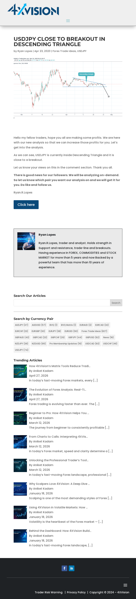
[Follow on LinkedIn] (71, 568)
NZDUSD (39, 343)
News (108, 337)
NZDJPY (21, 343)
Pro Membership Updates (66, 343)
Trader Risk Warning (49, 592)
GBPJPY (75, 337)
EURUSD (71, 331)
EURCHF (21, 331)
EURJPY (55, 331)
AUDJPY (21, 324)
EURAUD (86, 324)
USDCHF (110, 343)
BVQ (54, 324)
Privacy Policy (76, 592)
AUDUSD (39, 324)
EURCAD (102, 324)
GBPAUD (22, 337)
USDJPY (81, 51)
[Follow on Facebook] (64, 568)
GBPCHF (58, 337)
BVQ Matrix (68, 324)
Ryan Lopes (25, 51)
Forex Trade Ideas (64, 51)
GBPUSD (93, 337)
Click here (26, 204)
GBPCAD (40, 337)
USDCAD (92, 343)
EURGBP (38, 331)
